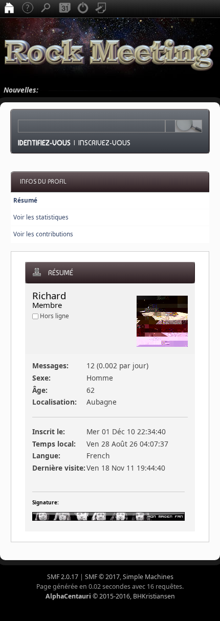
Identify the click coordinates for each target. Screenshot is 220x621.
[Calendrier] (64, 8)
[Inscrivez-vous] (101, 8)
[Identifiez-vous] (83, 8)
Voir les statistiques (41, 217)
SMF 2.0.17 (62, 576)
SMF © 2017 (102, 576)
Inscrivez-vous (104, 143)
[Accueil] (9, 8)
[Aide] (27, 8)
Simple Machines (148, 576)
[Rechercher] (46, 8)
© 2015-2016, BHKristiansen (110, 596)
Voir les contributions (43, 234)
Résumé (25, 200)
